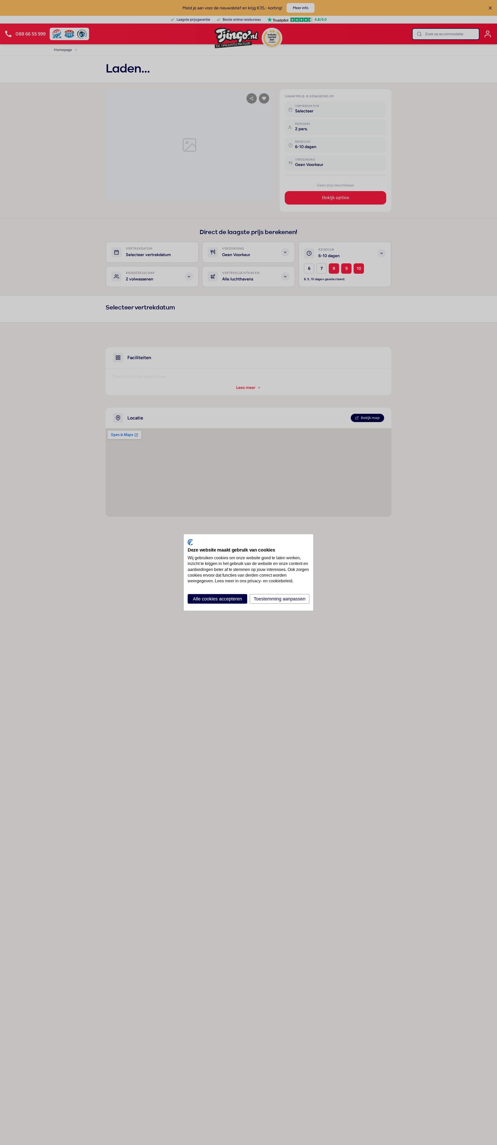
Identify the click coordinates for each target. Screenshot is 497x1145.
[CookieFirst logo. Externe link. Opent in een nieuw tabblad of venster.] (190, 542)
